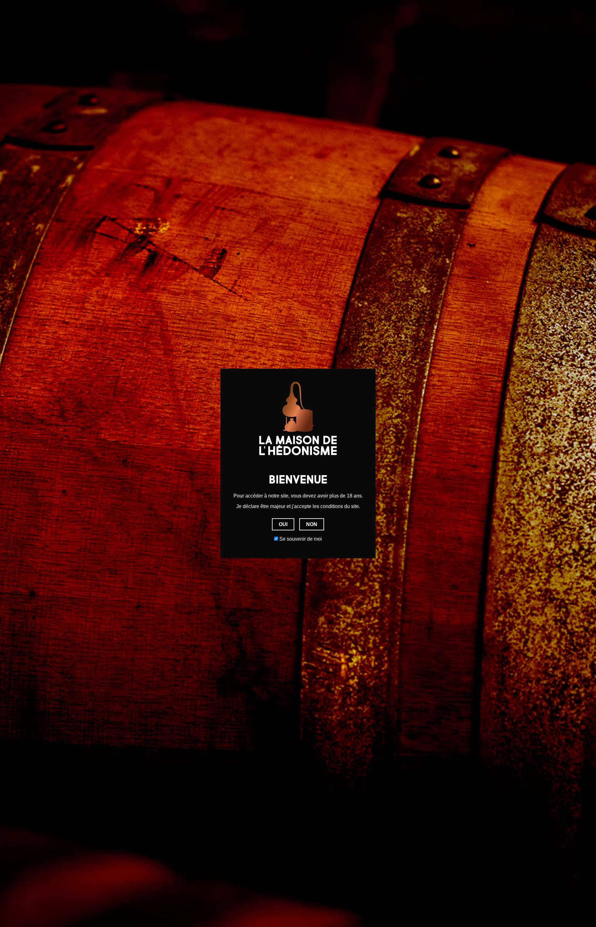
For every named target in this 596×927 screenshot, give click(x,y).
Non (311, 524)
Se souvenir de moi (300, 539)
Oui (283, 524)
